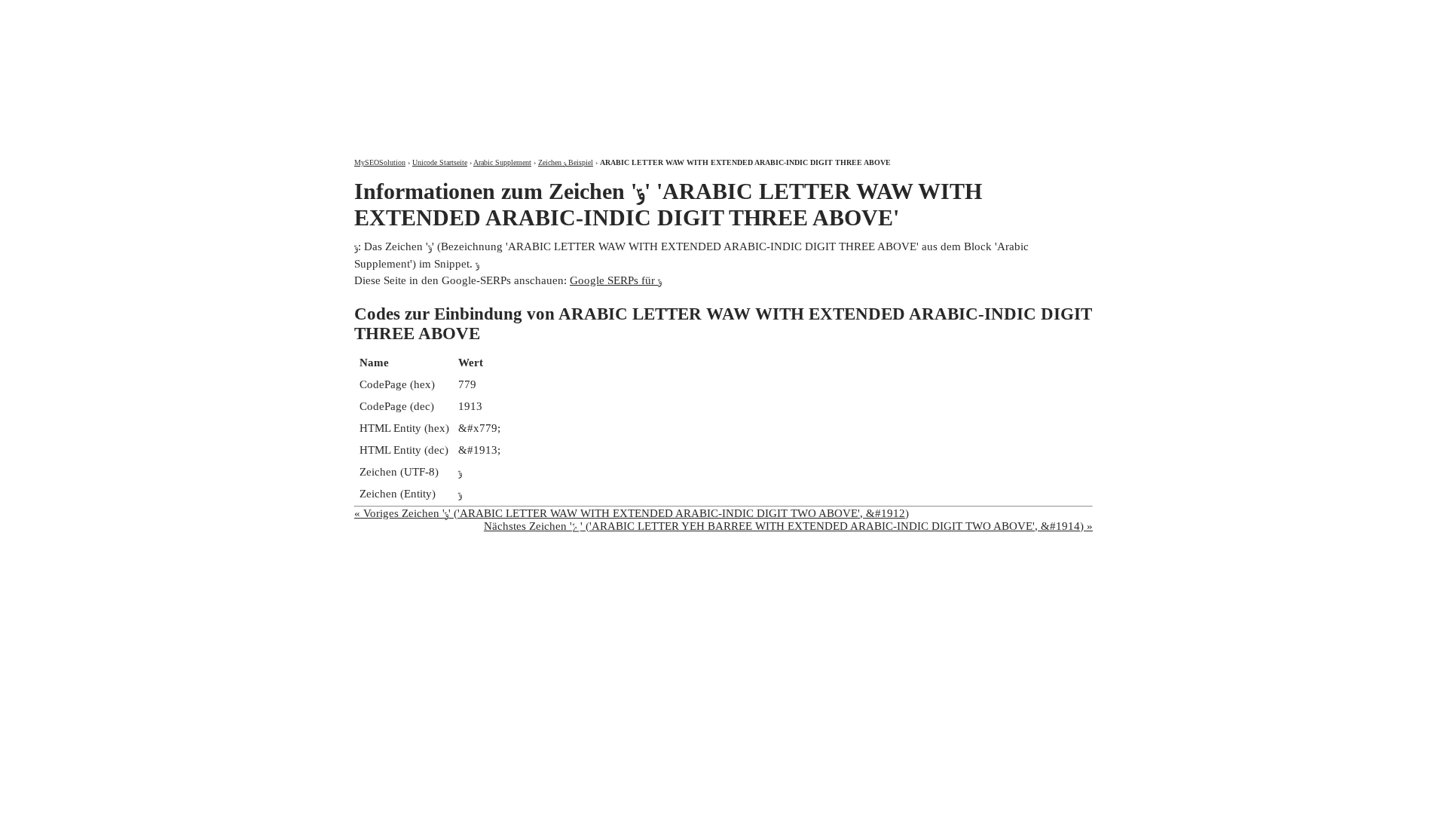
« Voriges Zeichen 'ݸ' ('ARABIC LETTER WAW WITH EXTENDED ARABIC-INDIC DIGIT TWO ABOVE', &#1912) (631, 513)
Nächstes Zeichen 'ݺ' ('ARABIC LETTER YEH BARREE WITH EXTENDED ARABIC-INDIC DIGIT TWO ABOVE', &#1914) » (788, 526)
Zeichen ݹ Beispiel (565, 162)
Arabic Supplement (502, 162)
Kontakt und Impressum (1012, 13)
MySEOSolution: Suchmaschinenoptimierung (531, 67)
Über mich (894, 13)
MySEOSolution (379, 162)
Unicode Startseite (439, 162)
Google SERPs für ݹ (616, 280)
